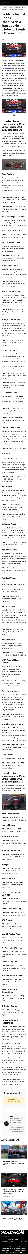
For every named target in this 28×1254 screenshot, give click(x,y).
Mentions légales (6, 1236)
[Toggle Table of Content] (14, 115)
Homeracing (4, 7)
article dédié (13, 1084)
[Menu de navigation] (25, 2)
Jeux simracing (11, 7)
